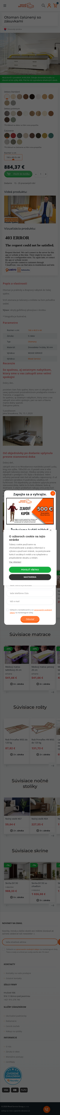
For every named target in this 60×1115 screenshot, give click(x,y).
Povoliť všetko (30, 570)
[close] (50, 530)
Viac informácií (15, 562)
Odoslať (30, 619)
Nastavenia (30, 577)
